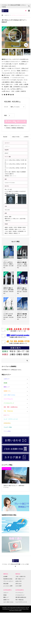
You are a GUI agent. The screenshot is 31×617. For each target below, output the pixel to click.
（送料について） (13, 175)
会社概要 (5, 576)
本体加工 (8, 127)
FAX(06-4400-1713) (7, 79)
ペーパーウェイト (8, 399)
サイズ (6, 106)
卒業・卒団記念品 (8, 411)
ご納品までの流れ (16, 136)
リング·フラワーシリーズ (21, 602)
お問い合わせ (18, 583)
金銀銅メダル (7, 391)
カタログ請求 (18, 585)
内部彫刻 (13, 127)
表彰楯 (5, 383)
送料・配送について (19, 578)
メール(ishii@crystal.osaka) (17, 77)
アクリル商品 (7, 431)
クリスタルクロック (9, 403)
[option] (15, 478)
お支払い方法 (18, 581)
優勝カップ (6, 387)
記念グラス (6, 415)
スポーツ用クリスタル (9, 395)
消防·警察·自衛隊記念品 (20, 597)
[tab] (5, 137)
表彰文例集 (7, 209)
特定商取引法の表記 (7, 578)
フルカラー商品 (8, 427)
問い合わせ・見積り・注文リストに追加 (15, 121)
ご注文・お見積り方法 (20, 576)
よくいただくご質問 (7, 585)
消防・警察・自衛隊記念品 (11, 407)
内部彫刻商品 (20, 127)
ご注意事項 (25, 136)
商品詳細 (5, 136)
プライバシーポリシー (8, 581)
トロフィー (7, 146)
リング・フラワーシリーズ (11, 419)
